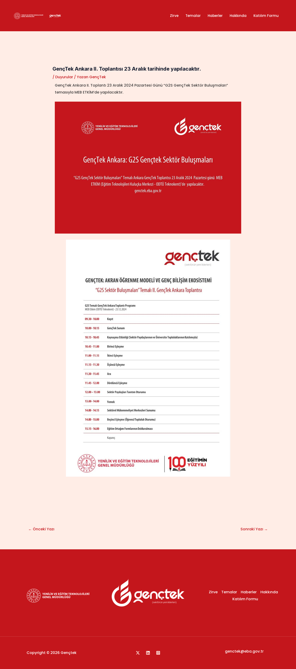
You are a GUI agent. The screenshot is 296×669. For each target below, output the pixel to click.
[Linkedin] (148, 652)
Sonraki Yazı (254, 529)
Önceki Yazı (41, 529)
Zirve (174, 15)
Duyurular (64, 77)
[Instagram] (158, 652)
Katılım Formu (266, 15)
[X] (138, 652)
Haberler (215, 15)
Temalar (193, 15)
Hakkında (238, 15)
